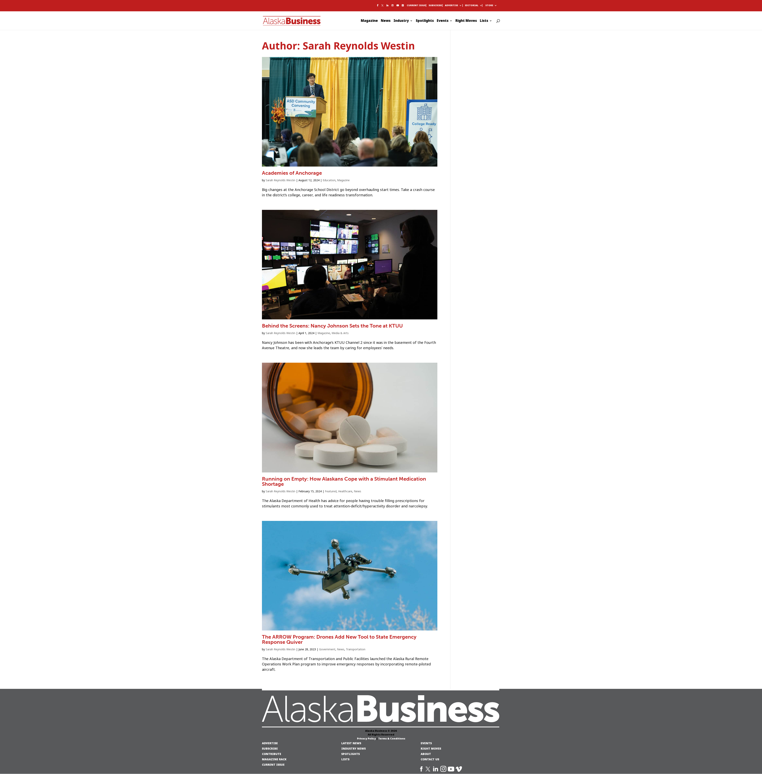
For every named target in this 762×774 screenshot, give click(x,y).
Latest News (351, 743)
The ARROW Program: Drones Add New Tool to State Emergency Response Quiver (339, 639)
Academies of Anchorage (292, 173)
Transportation (355, 649)
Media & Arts (340, 333)
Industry (401, 21)
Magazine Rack (274, 759)
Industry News (353, 748)
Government (327, 649)
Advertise (451, 5)
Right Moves (466, 21)
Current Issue (416, 5)
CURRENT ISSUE (273, 764)
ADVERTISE (270, 743)
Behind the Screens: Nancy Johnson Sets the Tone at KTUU (332, 326)
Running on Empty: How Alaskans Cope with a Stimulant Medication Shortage (344, 481)
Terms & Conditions (391, 738)
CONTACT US (430, 759)
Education (329, 180)
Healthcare (345, 491)
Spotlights (425, 21)
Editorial (471, 5)
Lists (484, 21)
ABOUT (426, 754)
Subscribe (435, 5)
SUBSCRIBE (270, 748)
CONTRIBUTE (271, 754)
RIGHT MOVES (431, 748)
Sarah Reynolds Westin (280, 180)
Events (442, 21)
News (386, 21)
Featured (331, 491)
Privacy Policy (366, 738)
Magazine (369, 21)
